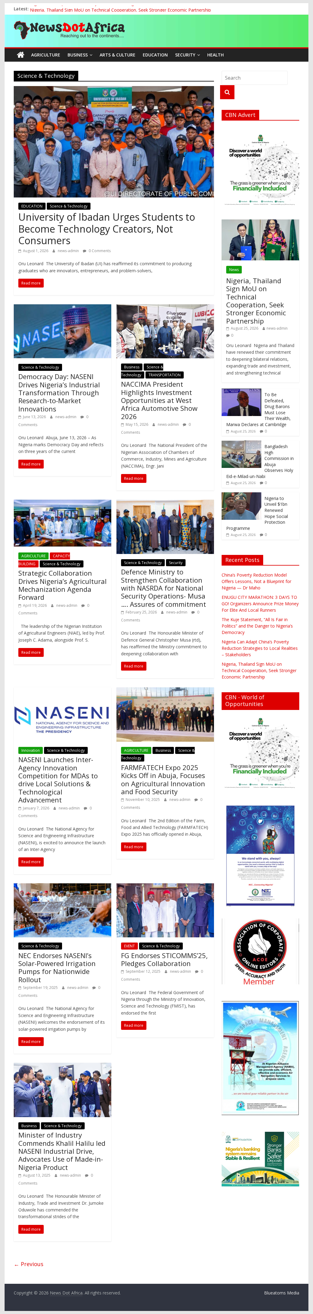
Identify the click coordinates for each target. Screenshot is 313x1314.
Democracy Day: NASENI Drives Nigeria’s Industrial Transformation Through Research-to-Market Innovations (59, 392)
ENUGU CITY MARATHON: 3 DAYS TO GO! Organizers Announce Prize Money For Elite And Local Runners (260, 603)
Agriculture (45, 55)
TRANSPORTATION (165, 375)
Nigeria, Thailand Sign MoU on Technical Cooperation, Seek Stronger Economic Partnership (256, 300)
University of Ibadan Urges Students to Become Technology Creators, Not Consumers (106, 228)
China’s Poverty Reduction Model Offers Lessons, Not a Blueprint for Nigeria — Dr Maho (256, 581)
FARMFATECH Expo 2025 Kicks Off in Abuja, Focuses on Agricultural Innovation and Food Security (163, 779)
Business (78, 55)
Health (215, 55)
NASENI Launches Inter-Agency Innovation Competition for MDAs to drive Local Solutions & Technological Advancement (58, 779)
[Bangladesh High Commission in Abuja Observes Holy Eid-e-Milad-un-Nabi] (241, 444)
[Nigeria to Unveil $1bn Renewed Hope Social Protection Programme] (241, 495)
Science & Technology (68, 206)
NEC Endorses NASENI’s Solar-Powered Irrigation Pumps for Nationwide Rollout (57, 967)
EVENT (129, 946)
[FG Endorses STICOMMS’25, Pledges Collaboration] (165, 887)
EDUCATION (31, 206)
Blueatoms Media (281, 1293)
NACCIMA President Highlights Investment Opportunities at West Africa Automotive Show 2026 (159, 400)
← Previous (28, 1264)
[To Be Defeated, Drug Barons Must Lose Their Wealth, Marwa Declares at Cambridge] (241, 392)
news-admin (69, 250)
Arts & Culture (117, 55)
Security (185, 55)
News (234, 269)
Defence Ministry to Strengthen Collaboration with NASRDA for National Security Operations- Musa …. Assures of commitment (163, 588)
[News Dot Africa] (21, 55)
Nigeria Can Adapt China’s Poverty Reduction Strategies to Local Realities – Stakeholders (117, 9)
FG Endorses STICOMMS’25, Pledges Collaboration (164, 959)
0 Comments (99, 250)
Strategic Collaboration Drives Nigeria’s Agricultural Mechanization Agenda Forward (62, 585)
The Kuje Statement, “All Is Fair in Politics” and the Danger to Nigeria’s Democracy (257, 626)
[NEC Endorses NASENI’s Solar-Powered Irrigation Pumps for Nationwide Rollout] (62, 887)
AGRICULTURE (33, 556)
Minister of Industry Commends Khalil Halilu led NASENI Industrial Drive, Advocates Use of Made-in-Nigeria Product (61, 1151)
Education (155, 55)
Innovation (30, 750)
